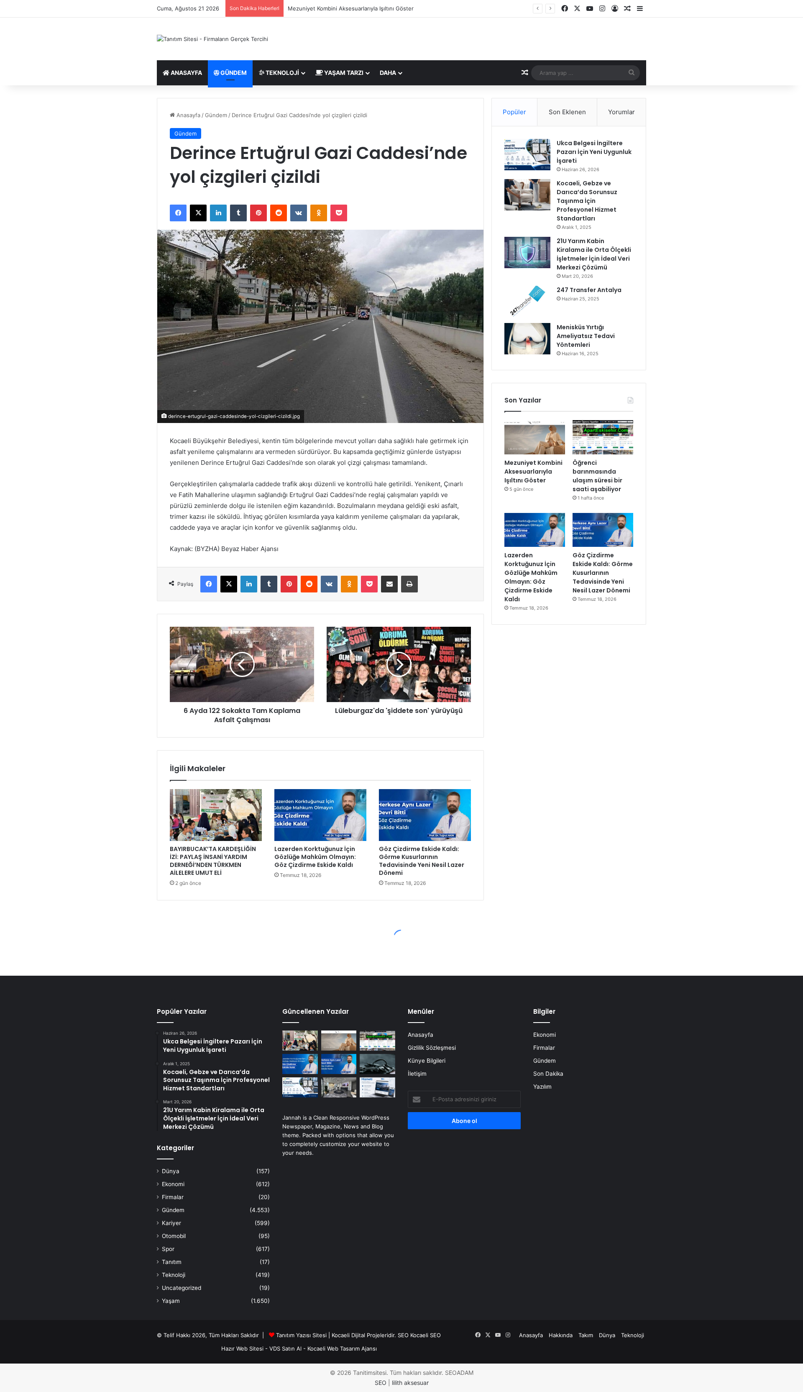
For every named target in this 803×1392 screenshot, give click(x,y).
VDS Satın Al (285, 1348)
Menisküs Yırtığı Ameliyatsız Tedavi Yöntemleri (586, 336)
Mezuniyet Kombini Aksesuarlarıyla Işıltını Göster (533, 472)
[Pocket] (338, 213)
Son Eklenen (567, 112)
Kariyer (171, 1223)
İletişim (417, 1073)
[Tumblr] (238, 213)
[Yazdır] (409, 584)
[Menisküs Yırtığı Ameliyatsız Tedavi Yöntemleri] (527, 338)
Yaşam (171, 1300)
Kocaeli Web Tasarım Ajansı (342, 1348)
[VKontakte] (298, 213)
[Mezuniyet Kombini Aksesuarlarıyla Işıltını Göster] (534, 437)
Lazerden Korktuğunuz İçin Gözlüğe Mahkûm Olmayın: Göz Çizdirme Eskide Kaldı (315, 857)
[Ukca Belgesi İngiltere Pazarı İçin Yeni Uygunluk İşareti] (527, 154)
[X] (198, 213)
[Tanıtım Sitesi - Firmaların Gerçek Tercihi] (212, 39)
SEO (403, 1335)
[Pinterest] (258, 213)
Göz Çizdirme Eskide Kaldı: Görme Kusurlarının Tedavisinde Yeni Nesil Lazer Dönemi (421, 861)
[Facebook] (178, 213)
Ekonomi (173, 1184)
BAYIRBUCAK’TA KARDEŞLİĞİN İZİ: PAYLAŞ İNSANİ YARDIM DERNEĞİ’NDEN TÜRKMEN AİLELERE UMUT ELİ (213, 861)
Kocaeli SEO (425, 1335)
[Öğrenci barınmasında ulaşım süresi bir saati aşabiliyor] (603, 437)
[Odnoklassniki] (318, 213)
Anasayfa (185, 72)
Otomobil (174, 1236)
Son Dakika (548, 1073)
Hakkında (561, 1335)
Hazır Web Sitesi (242, 1348)
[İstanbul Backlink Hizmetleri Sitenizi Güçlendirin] (377, 1087)
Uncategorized (181, 1287)
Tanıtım (172, 1262)
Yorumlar (621, 112)
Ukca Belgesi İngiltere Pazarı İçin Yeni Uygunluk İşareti (594, 152)
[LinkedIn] (218, 213)
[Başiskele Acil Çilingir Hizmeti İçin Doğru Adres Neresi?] (377, 1064)
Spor (168, 1249)
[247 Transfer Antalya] (527, 301)
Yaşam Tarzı (343, 72)
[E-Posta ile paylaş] (389, 584)
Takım (585, 1335)
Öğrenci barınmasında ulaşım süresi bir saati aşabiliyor (358, 8)
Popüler (514, 112)
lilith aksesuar (410, 1382)
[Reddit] (278, 213)
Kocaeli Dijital (348, 1335)
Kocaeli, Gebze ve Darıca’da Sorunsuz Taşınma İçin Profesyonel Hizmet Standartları (587, 201)
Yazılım (542, 1086)
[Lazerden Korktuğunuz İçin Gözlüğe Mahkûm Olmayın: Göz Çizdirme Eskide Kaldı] (320, 815)
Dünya (170, 1171)
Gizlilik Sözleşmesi (432, 1047)
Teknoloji (281, 72)
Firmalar (173, 1197)
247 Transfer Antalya (589, 290)
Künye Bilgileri (426, 1060)
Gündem (233, 72)
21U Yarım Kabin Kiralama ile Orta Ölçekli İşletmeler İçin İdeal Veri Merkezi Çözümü (594, 254)
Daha (388, 72)
